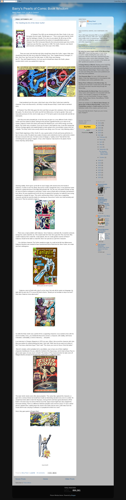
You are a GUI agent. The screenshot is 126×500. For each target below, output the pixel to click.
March (102, 139)
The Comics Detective (101, 245)
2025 (99, 177)
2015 (99, 130)
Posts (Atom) (27, 482)
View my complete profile (94, 23)
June (101, 147)
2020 (99, 165)
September (103, 149)
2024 (99, 175)
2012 (99, 123)
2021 (99, 167)
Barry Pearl (92, 21)
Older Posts (70, 479)
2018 (99, 160)
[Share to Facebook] (54, 473)
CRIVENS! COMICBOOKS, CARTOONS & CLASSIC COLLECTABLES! (103, 201)
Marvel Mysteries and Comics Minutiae (103, 231)
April (101, 142)
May (101, 144)
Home (45, 479)
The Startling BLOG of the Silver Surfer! (30, 23)
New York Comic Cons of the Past (107, 236)
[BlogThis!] (50, 473)
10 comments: (41, 473)
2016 (99, 132)
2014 (99, 128)
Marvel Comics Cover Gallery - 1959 (107, 222)
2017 (99, 135)
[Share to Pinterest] (56, 473)
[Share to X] (52, 473)
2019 (99, 163)
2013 (99, 125)
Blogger (73, 495)
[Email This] (49, 473)
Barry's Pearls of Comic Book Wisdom (40, 8)
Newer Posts (20, 479)
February (102, 137)
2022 (99, 170)
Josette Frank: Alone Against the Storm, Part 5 (103, 249)
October (102, 157)
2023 (99, 172)
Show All (109, 254)
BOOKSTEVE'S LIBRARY (102, 185)
